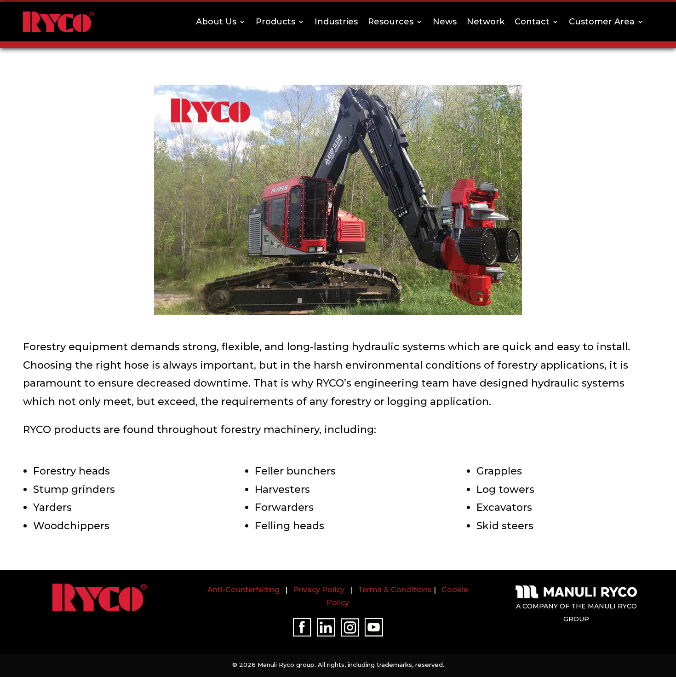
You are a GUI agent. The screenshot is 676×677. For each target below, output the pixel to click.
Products (275, 22)
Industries (336, 22)
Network (485, 22)
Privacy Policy (318, 589)
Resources (390, 22)
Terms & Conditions (395, 589)
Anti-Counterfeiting (243, 589)
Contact (532, 22)
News (445, 22)
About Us (216, 22)
